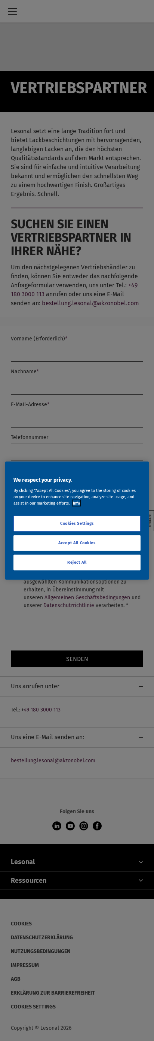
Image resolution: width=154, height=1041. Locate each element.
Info (76, 503)
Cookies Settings (77, 523)
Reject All (77, 562)
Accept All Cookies (76, 542)
